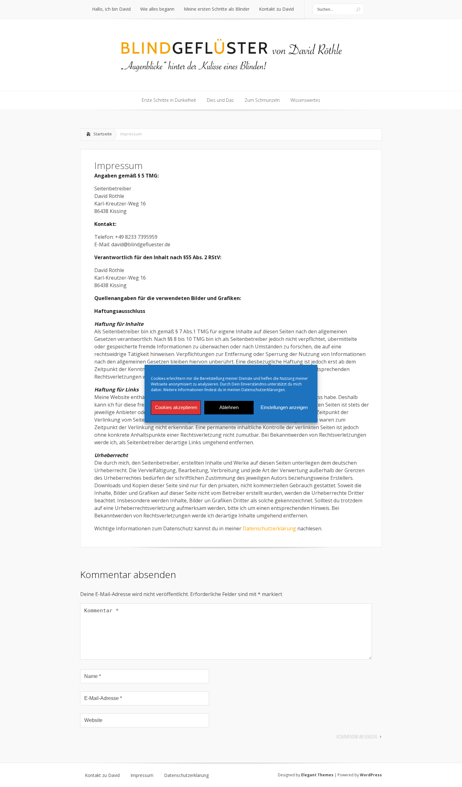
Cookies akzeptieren (176, 407)
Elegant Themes (317, 775)
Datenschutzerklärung (269, 528)
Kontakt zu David (102, 775)
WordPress (371, 775)
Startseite (102, 134)
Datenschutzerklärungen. (263, 389)
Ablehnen (229, 407)
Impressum (141, 775)
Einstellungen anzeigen (284, 407)
